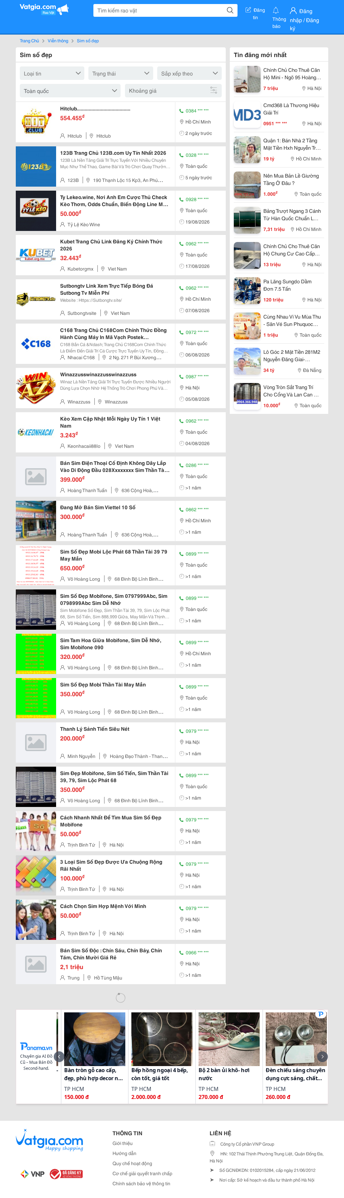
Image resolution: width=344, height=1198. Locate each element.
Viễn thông (58, 40)
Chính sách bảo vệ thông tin (141, 1183)
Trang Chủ (29, 40)
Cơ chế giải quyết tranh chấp (142, 1173)
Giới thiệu (123, 1143)
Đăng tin (259, 11)
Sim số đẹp (88, 40)
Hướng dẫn (124, 1153)
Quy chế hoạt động (132, 1163)
